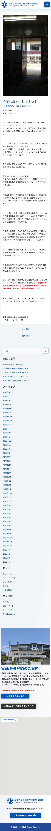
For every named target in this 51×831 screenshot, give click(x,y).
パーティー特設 (9, 577)
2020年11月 (8, 541)
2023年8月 (7, 453)
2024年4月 (7, 432)
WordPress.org (9, 614)
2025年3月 (7, 408)
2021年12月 (8, 493)
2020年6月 (7, 561)
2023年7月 (7, 457)
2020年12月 (8, 537)
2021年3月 (7, 525)
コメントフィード (10, 609)
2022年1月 (7, 489)
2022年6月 (7, 477)
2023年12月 (8, 440)
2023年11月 (8, 445)
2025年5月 (7, 404)
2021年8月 (7, 509)
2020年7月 (7, 558)
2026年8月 (7, 392)
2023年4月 (7, 465)
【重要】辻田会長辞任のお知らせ (16, 372)
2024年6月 (7, 424)
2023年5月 (7, 461)
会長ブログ (8, 105)
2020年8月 (7, 553)
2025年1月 (7, 412)
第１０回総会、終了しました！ (15, 376)
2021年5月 (7, 517)
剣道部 (5, 585)
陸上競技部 (7, 590)
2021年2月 (7, 529)
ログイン (6, 601)
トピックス (7, 573)
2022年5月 (7, 481)
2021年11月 (8, 497)
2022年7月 (7, 473)
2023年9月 (7, 448)
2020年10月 (8, 545)
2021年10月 (8, 501)
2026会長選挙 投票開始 (13, 364)
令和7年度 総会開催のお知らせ (16, 380)
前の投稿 (25, 329)
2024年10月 (8, 420)
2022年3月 (7, 485)
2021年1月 (7, 533)
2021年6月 (7, 513)
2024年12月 (8, 416)
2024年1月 (7, 436)
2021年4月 (7, 521)
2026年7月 (7, 396)
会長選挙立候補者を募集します (15, 368)
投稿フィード (8, 605)
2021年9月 (7, 505)
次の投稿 (25, 335)
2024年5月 (7, 428)
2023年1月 (7, 469)
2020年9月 (7, 549)
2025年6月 (7, 400)
